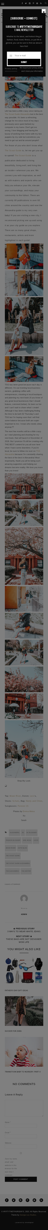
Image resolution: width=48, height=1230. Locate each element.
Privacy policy (11, 68)
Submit (24, 62)
